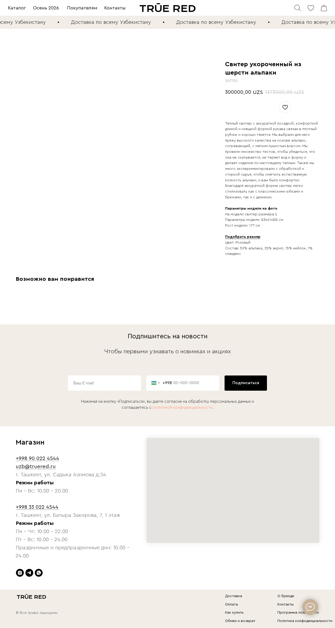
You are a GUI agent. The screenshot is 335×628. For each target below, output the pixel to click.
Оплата (231, 604)
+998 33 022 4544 (37, 507)
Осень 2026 (46, 7)
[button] (242, 237)
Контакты (115, 7)
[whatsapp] (39, 573)
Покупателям (82, 7)
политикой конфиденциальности (182, 408)
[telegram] (29, 573)
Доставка (233, 596)
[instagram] (20, 573)
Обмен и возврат (240, 621)
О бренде (285, 596)
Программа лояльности (298, 612)
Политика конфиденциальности (304, 621)
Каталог (17, 7)
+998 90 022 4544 (37, 458)
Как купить (234, 612)
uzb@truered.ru (36, 466)
